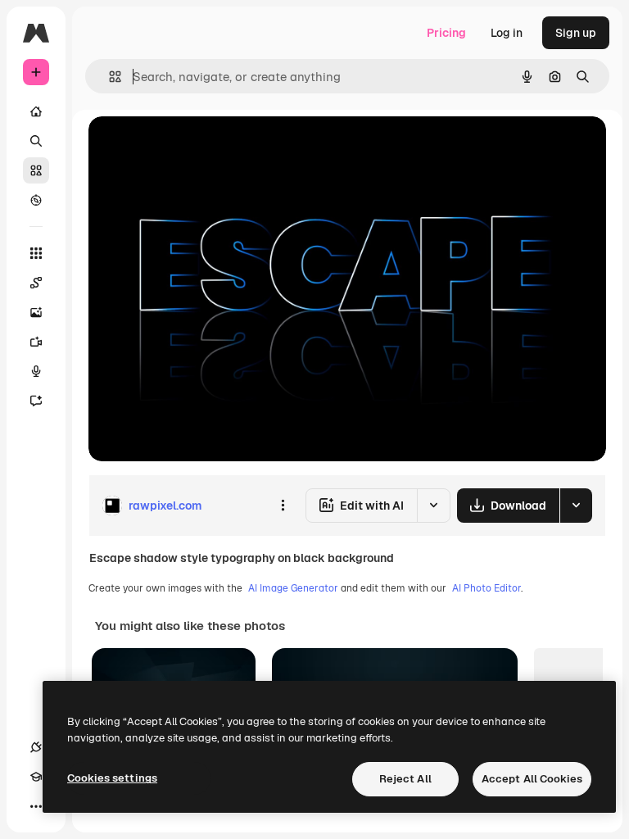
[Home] (36, 111)
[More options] (282, 505)
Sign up (575, 32)
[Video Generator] (36, 342)
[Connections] (36, 747)
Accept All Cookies (532, 779)
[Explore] (36, 200)
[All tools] (36, 253)
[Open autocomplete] (108, 76)
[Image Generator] (36, 312)
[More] (36, 806)
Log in (507, 32)
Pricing (446, 32)
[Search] (36, 141)
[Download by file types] (575, 505)
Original (193, 147)
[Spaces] (36, 283)
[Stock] (36, 170)
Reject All (405, 779)
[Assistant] (36, 401)
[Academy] (36, 777)
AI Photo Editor (486, 588)
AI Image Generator (293, 588)
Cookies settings (112, 778)
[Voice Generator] (36, 371)
